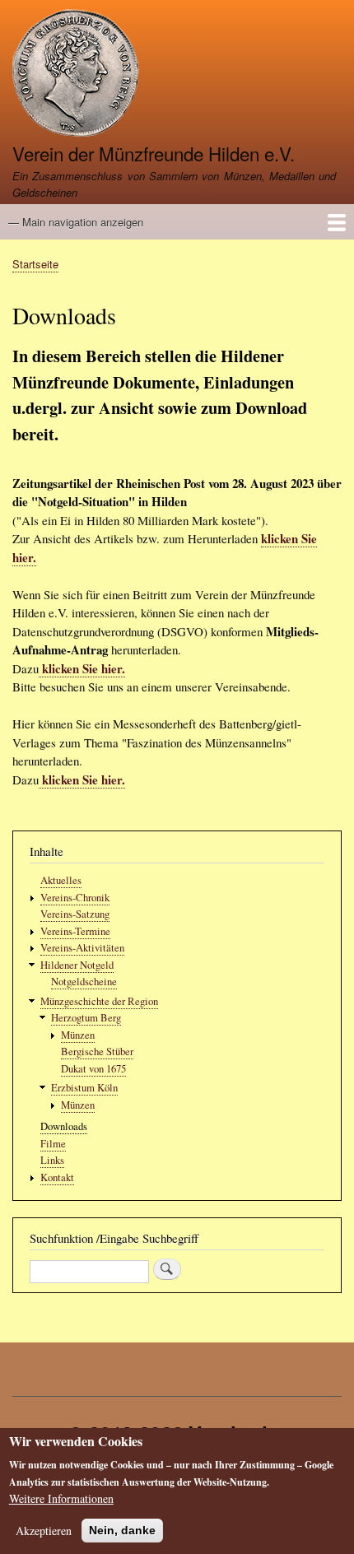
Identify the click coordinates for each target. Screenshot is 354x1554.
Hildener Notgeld (77, 965)
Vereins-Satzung (74, 914)
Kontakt (57, 1177)
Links (52, 1160)
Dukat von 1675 (93, 1069)
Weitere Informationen (61, 1498)
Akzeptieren (44, 1530)
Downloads (63, 1126)
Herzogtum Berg (86, 1018)
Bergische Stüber (97, 1051)
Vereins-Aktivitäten (82, 948)
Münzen (78, 1035)
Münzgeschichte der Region (99, 1001)
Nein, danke (122, 1530)
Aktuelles (61, 880)
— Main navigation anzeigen (75, 222)
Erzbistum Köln (84, 1088)
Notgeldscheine (84, 982)
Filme (53, 1144)
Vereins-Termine (75, 931)
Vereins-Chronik (74, 898)
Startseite (35, 264)
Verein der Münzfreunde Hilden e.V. (153, 153)
